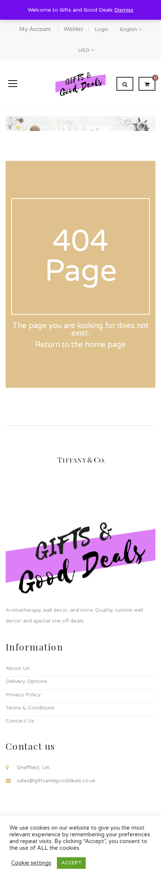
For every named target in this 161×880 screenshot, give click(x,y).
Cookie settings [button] (31, 863)
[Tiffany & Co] (80, 459)
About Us (18, 668)
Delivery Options (26, 681)
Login (101, 29)
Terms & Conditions (30, 708)
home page (105, 344)
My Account (35, 29)
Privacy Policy (23, 695)
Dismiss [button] (123, 10)
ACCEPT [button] (71, 863)
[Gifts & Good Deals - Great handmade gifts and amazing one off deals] (80, 83)
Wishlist (73, 29)
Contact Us (20, 721)
